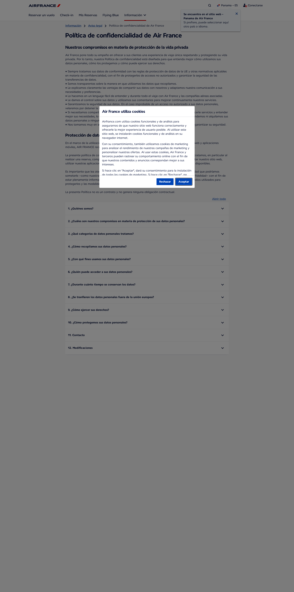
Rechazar (165, 181)
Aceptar (183, 181)
